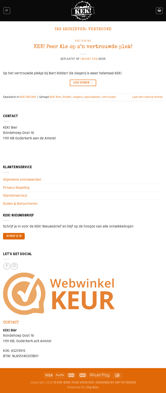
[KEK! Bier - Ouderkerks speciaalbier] (83, 10)
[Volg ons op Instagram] (14, 266)
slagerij (78, 97)
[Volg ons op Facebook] (6, 266)
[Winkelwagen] (159, 10)
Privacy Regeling (16, 187)
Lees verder (83, 82)
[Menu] (6, 10)
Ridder (67, 97)
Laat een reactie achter (147, 97)
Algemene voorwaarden (22, 179)
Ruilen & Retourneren (20, 203)
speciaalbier (92, 97)
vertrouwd (109, 97)
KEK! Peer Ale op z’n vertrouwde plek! (83, 47)
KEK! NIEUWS (83, 41)
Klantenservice (15, 195)
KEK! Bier (55, 97)
